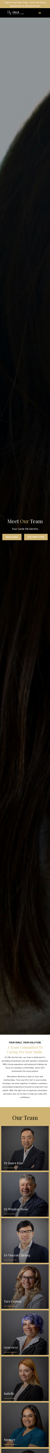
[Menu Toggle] (39, 13)
